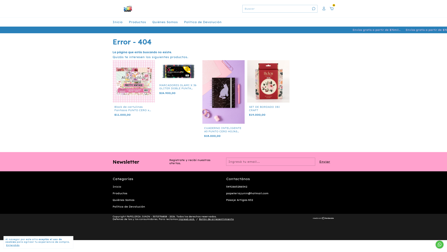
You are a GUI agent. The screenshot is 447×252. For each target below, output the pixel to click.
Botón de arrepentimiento (216, 219)
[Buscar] (313, 8)
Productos (137, 22)
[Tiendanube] (323, 218)
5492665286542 (236, 186)
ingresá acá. (186, 219)
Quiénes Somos (165, 22)
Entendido (13, 245)
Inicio (118, 22)
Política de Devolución (203, 22)
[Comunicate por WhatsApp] (440, 244)
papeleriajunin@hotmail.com (247, 193)
